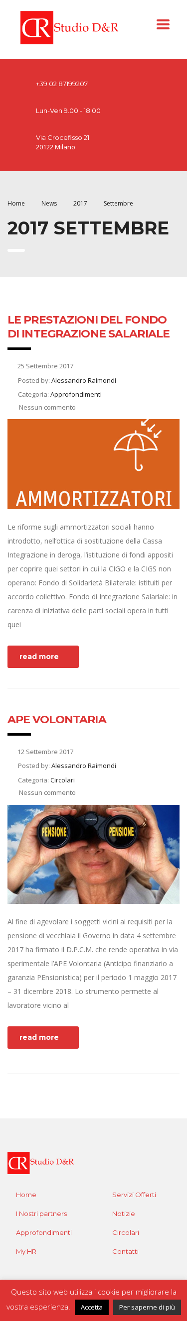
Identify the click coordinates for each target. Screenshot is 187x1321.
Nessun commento (46, 407)
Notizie (123, 1213)
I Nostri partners (41, 1213)
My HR (26, 1251)
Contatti (125, 1251)
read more (39, 656)
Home (16, 203)
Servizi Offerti (134, 1195)
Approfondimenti (44, 1232)
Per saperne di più (147, 1307)
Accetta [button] (92, 1307)
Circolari (125, 1232)
